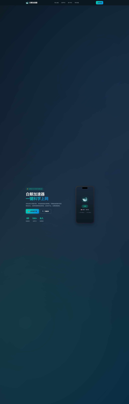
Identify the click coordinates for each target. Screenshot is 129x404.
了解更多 (45, 211)
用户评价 (70, 2)
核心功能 (57, 2)
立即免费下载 (32, 211)
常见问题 (77, 2)
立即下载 (100, 2)
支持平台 (63, 2)
